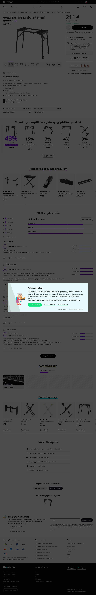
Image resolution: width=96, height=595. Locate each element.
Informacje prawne (62, 309)
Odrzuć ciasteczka (49, 304)
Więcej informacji (62, 304)
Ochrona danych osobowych (76, 309)
